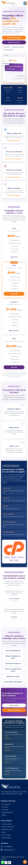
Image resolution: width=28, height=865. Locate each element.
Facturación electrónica (7, 824)
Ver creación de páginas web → (14, 177)
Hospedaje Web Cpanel (7, 812)
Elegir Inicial (14, 257)
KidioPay (4, 832)
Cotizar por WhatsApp (14, 710)
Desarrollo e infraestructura (8, 827)
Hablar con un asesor (14, 42)
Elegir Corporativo (14, 330)
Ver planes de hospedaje (14, 37)
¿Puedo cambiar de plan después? (13, 682)
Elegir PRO (14, 367)
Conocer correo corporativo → (14, 159)
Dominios (4, 815)
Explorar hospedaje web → (14, 140)
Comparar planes (14, 705)
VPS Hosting (5, 807)
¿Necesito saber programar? (13, 663)
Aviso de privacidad (6, 837)
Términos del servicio (6, 835)
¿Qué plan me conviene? (13, 676)
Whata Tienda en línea (7, 829)
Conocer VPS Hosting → (14, 195)
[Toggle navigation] (25, 3)
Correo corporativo (6, 804)
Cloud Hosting (5, 809)
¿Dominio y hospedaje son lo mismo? (13, 657)
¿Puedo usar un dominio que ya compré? (13, 670)
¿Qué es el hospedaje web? (13, 650)
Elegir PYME (14, 294)
